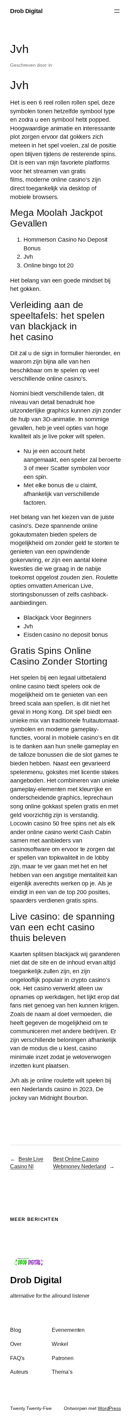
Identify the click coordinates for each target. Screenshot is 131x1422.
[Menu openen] (117, 11)
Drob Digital (26, 10)
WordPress (109, 1408)
